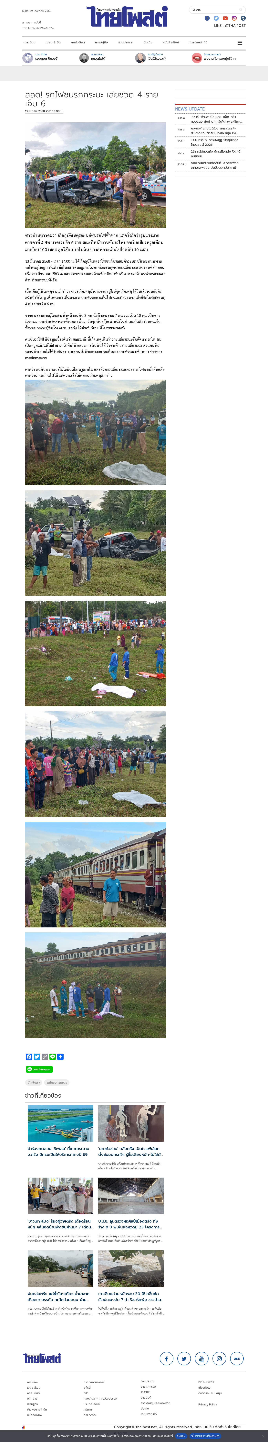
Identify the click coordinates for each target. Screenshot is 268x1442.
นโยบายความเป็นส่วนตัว (205, 1436)
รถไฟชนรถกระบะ (57, 1082)
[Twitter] (216, 18)
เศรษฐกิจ (101, 42)
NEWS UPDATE (190, 109)
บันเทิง (147, 42)
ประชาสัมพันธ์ (92, 1404)
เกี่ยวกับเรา (204, 1388)
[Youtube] (225, 18)
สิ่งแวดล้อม (91, 1415)
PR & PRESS (206, 1382)
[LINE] (237, 1358)
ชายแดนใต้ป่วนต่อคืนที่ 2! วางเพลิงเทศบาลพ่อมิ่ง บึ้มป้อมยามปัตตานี (215, 165)
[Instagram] (234, 18)
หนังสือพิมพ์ (171, 42)
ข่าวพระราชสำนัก (37, 1410)
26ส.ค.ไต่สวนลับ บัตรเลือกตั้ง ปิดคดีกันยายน (216, 154)
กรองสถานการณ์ (94, 1382)
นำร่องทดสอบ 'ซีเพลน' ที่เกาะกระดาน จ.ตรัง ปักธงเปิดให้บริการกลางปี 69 (58, 1151)
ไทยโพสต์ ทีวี (198, 42)
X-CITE (145, 1392)
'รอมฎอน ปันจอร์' (46, 58)
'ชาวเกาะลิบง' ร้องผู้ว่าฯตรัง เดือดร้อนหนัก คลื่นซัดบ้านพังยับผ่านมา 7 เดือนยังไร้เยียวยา (59, 1227)
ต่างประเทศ (125, 42)
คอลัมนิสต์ (78, 42)
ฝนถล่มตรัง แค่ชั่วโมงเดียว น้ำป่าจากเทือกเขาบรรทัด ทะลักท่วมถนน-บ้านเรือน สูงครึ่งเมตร (58, 1299)
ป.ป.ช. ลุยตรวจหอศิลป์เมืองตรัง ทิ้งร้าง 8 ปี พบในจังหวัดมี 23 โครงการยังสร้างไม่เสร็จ (129, 1227)
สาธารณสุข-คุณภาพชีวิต (155, 1403)
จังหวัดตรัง (34, 1082)
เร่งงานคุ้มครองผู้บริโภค (220, 58)
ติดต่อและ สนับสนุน (210, 1393)
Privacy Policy (207, 1404)
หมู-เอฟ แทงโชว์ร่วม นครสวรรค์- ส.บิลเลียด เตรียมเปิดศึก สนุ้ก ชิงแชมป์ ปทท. (213, 131)
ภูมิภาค (88, 1410)
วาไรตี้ (87, 1388)
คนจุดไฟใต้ (98, 58)
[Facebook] (207, 18)
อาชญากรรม (148, 1387)
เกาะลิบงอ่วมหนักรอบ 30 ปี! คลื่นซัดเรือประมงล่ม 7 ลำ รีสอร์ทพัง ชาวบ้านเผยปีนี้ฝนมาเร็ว (129, 1299)
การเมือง (29, 42)
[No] (263, 1436)
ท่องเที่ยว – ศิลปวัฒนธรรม (100, 1399)
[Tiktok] (243, 18)
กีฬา (86, 1393)
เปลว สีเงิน (53, 42)
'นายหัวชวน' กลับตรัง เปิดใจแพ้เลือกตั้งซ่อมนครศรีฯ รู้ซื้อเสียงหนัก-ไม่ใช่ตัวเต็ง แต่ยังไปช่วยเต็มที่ (130, 1154)
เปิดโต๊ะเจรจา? (157, 58)
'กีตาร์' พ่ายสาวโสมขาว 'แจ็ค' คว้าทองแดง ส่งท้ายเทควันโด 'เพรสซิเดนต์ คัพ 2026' (216, 119)
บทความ (32, 1399)
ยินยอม (181, 1436)
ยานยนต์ (146, 1398)
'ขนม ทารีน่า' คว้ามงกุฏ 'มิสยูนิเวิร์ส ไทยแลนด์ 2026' (214, 142)
